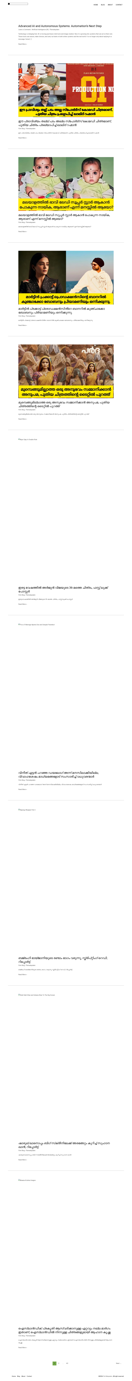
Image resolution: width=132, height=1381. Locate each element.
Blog (103, 5)
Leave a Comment (24, 29)
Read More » (22, 44)
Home (96, 5)
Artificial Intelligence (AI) (40, 29)
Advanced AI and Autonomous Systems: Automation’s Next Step (60, 26)
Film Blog (21, 128)
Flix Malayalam (107, 1376)
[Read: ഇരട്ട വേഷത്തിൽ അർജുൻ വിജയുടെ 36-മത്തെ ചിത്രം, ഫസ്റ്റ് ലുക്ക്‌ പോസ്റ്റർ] (66, 511)
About (110, 5)
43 (67, 1363)
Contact (119, 5)
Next (118, 1363)
